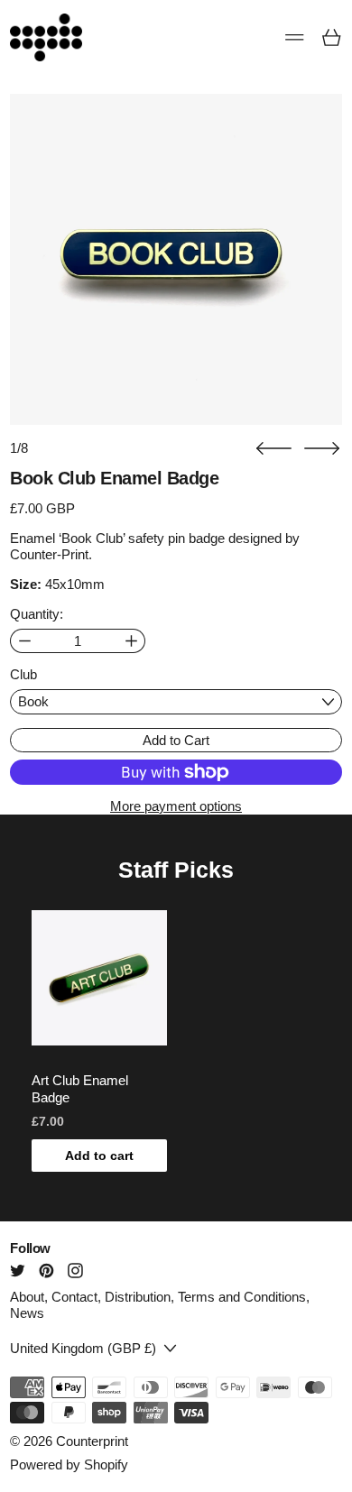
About (27, 1296)
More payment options (176, 806)
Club (23, 674)
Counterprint (92, 1441)
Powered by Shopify (69, 1464)
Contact (74, 1296)
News (27, 1313)
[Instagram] (75, 1270)
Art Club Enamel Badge (80, 1089)
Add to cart (99, 1155)
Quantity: (36, 614)
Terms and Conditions (242, 1296)
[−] (24, 641)
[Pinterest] (46, 1270)
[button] (274, 448)
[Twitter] (17, 1270)
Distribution (138, 1296)
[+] (131, 641)
